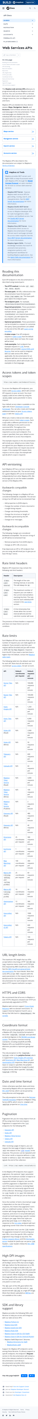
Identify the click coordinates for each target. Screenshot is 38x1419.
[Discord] (14, 1416)
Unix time (23, 1104)
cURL (22, 346)
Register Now (30, 2)
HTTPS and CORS (7, 75)
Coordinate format (7, 77)
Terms (22, 1409)
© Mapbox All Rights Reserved (10, 1409)
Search (7, 31)
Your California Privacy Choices (16, 1412)
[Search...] (30, 8)
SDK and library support (8, 85)
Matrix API (7, 873)
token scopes (24, 420)
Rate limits (5, 71)
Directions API (11, 1060)
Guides (7, 20)
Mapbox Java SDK (11, 1325)
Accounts (8, 34)
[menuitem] (35, 8)
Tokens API (19, 414)
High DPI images (6, 83)
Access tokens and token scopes (11, 64)
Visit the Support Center (21, 1386)
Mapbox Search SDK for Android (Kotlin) (19, 1337)
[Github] (4, 1416)
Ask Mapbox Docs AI (19, 1395)
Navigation (9, 27)
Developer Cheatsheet (22, 1392)
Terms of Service (8, 166)
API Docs (8, 15)
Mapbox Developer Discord (20, 1389)
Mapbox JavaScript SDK (13, 1328)
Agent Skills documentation (20, 257)
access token (16, 391)
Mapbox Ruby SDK (11, 1331)
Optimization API (8, 1062)
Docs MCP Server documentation (20, 238)
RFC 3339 (5, 1091)
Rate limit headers (7, 68)
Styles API (7, 730)
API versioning (6, 66)
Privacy (27, 1409)
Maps (6, 24)
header (25, 1150)
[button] (35, 8)
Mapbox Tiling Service (7, 780)
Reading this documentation (9, 62)
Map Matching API (7, 863)
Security (4, 1412)
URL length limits (6, 73)
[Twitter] (7, 1416)
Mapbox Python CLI (12, 1322)
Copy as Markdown (11, 55)
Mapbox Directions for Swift (17, 1342)
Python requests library (11, 1239)
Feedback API (9, 38)
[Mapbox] (8, 8)
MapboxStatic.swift (14, 1345)
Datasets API (8, 813)
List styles (18, 1223)
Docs (12, 8)
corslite (5, 1016)
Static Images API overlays (23, 1058)
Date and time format (8, 79)
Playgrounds (13, 41)
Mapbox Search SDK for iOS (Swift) (17, 1334)
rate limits (28, 602)
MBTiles (28, 1293)
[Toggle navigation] (3, 8)
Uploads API (8, 766)
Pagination (5, 81)
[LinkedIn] (11, 1416)
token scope (17, 336)
